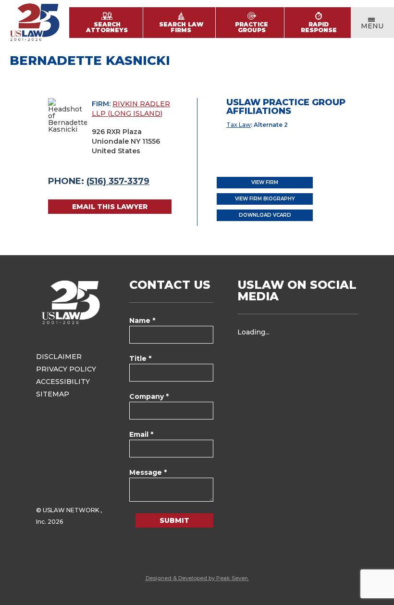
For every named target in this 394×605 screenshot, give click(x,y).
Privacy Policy (66, 369)
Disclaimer (59, 356)
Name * (142, 320)
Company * (149, 396)
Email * (141, 434)
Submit (174, 520)
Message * (148, 472)
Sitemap (52, 394)
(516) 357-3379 (117, 181)
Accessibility (63, 381)
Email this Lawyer (110, 206)
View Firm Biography (265, 199)
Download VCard (265, 215)
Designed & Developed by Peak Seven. (197, 578)
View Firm (264, 182)
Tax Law (238, 124)
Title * (140, 358)
